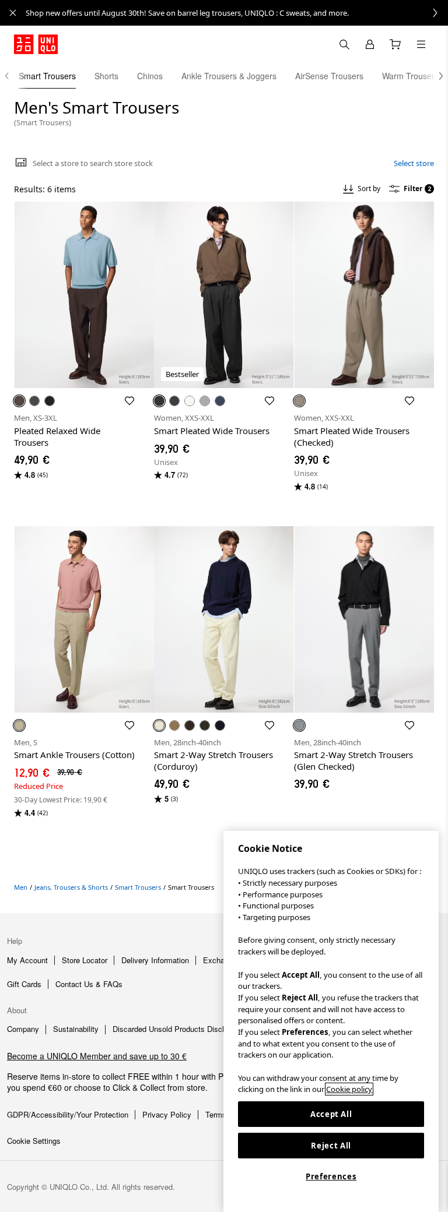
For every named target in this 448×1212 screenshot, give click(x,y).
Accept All (331, 1114)
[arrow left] (13, 76)
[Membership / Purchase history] (370, 44)
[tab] (47, 76)
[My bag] (395, 44)
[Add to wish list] (129, 401)
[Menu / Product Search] (421, 44)
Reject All (331, 1145)
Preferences (331, 1176)
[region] (331, 1021)
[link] (237, 13)
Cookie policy (349, 1089)
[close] (13, 13)
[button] (435, 76)
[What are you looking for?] (344, 44)
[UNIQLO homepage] (36, 44)
